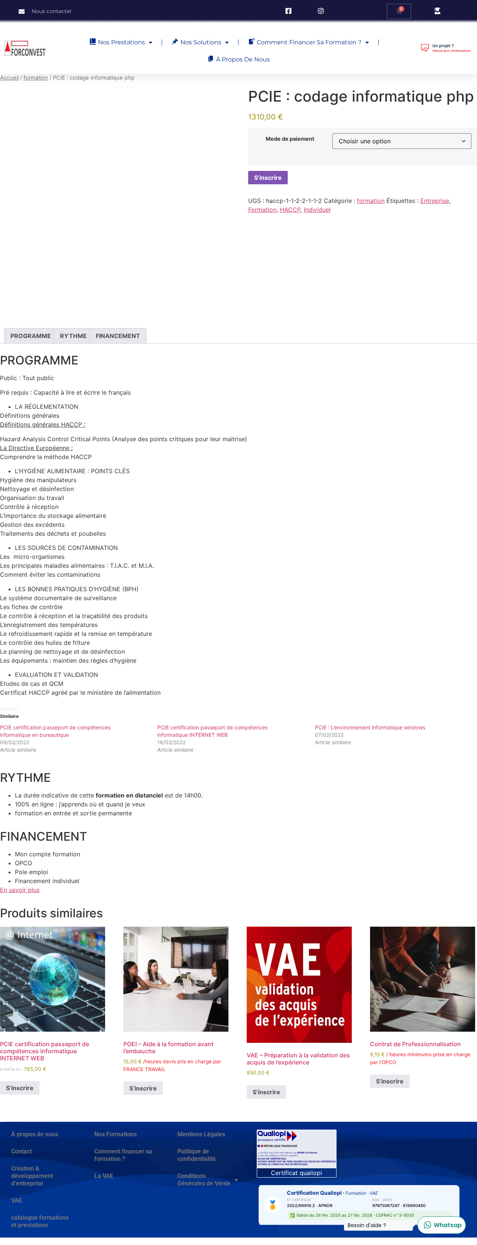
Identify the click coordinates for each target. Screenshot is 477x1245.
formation (35, 77)
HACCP (290, 209)
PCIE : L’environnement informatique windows (370, 727)
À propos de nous (34, 1134)
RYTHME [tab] (73, 336)
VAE (16, 1200)
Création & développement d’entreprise (32, 1176)
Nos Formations (115, 1134)
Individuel (317, 209)
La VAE (103, 1175)
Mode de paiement (290, 138)
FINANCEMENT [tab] (118, 336)
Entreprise (434, 200)
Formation (262, 209)
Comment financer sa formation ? (123, 1155)
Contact (21, 1151)
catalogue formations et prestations (40, 1221)
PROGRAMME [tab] (30, 336)
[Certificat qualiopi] (296, 1149)
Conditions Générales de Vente (203, 1179)
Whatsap (439, 1225)
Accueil (9, 77)
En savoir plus (20, 890)
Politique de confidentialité (196, 1155)
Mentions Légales (201, 1134)
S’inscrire (268, 177)
